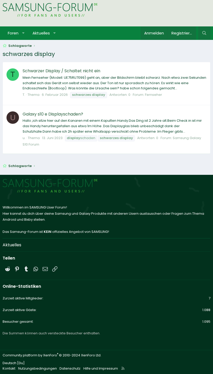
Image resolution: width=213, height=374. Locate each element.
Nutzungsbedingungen (37, 368)
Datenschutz (70, 368)
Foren (13, 33)
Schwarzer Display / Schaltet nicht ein (61, 71)
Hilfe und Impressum (100, 368)
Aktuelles (41, 33)
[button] (23, 33)
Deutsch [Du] (14, 363)
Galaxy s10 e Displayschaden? (53, 114)
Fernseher (153, 94)
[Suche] (204, 33)
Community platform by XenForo (52, 355)
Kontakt (9, 368)
